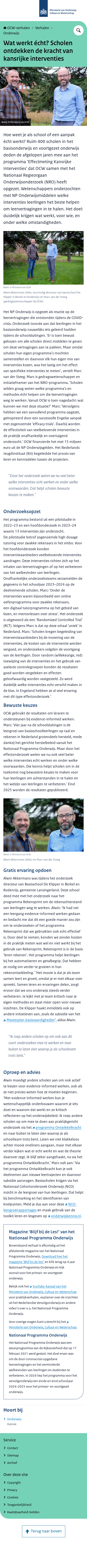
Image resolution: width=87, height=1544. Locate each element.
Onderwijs (11, 33)
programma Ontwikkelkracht (58, 1127)
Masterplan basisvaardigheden (31, 1020)
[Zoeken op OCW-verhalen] (78, 30)
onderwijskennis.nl (66, 1216)
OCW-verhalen (18, 28)
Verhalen (42, 28)
